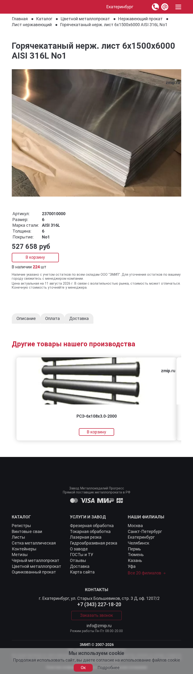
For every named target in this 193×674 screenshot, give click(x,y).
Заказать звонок (96, 615)
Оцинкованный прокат (34, 571)
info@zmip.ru (99, 625)
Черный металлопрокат (35, 560)
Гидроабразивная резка (93, 543)
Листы (18, 537)
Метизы (20, 554)
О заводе (79, 548)
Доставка (79, 566)
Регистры (21, 525)
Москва (135, 525)
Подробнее (108, 667)
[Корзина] (142, 7)
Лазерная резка (85, 537)
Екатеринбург (141, 537)
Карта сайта (82, 571)
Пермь (134, 548)
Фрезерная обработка (92, 525)
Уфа (132, 566)
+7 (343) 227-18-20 (99, 604)
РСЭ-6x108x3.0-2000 (96, 416)
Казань (135, 560)
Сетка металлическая (34, 543)
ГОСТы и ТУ (81, 554)
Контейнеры (24, 548)
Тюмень (136, 554)
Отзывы (78, 560)
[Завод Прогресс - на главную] (16, 7)
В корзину (35, 257)
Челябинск (138, 543)
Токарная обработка (90, 531)
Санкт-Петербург (145, 531)
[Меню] (178, 7)
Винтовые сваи (27, 531)
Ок (83, 667)
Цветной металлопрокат (36, 566)
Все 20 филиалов (144, 573)
